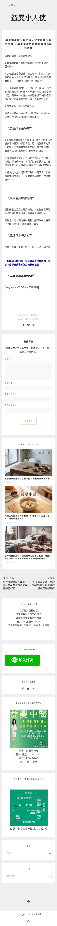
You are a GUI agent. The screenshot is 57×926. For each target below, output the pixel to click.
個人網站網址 (11, 405)
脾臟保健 (35, 319)
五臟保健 (28, 319)
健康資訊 (34, 315)
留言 (7, 359)
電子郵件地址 (11, 394)
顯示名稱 (9, 383)
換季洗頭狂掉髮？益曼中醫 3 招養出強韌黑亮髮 (27, 478)
